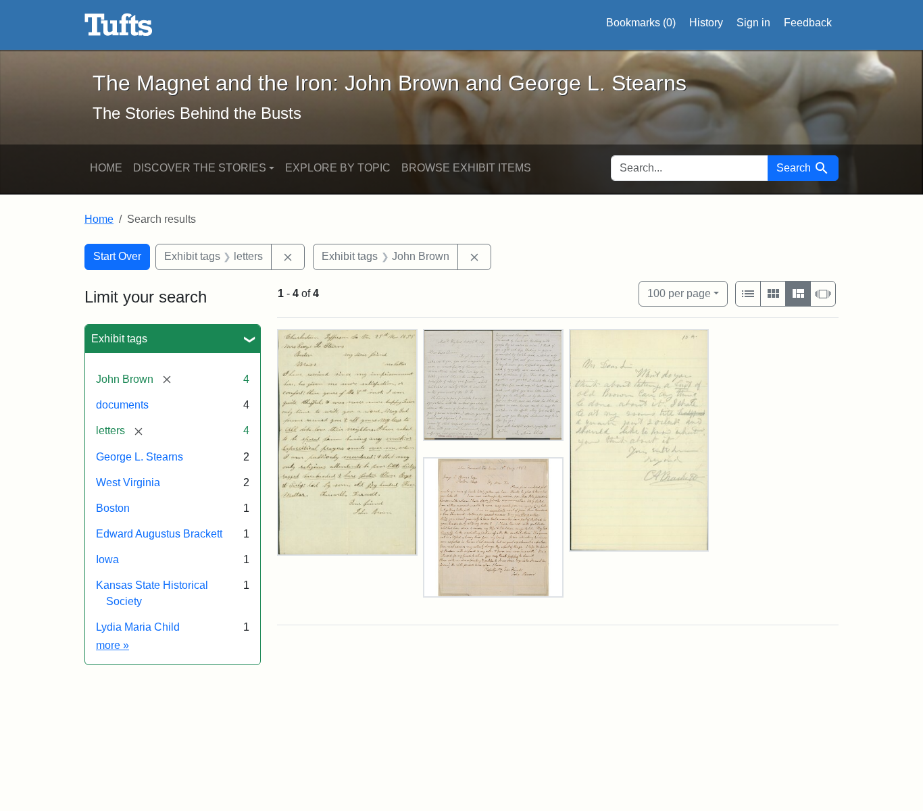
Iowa (107, 559)
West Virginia (128, 482)
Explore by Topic (338, 168)
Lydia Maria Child (138, 627)
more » (112, 645)
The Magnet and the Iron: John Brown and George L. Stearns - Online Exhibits (118, 25)
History (706, 22)
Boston (113, 508)
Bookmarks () (641, 22)
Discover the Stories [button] (199, 168)
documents (122, 405)
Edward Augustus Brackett (159, 534)
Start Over (117, 256)
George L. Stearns (139, 457)
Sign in (753, 22)
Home (106, 168)
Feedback (808, 22)
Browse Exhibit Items (466, 168)
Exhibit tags (119, 338)
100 (679, 293)
